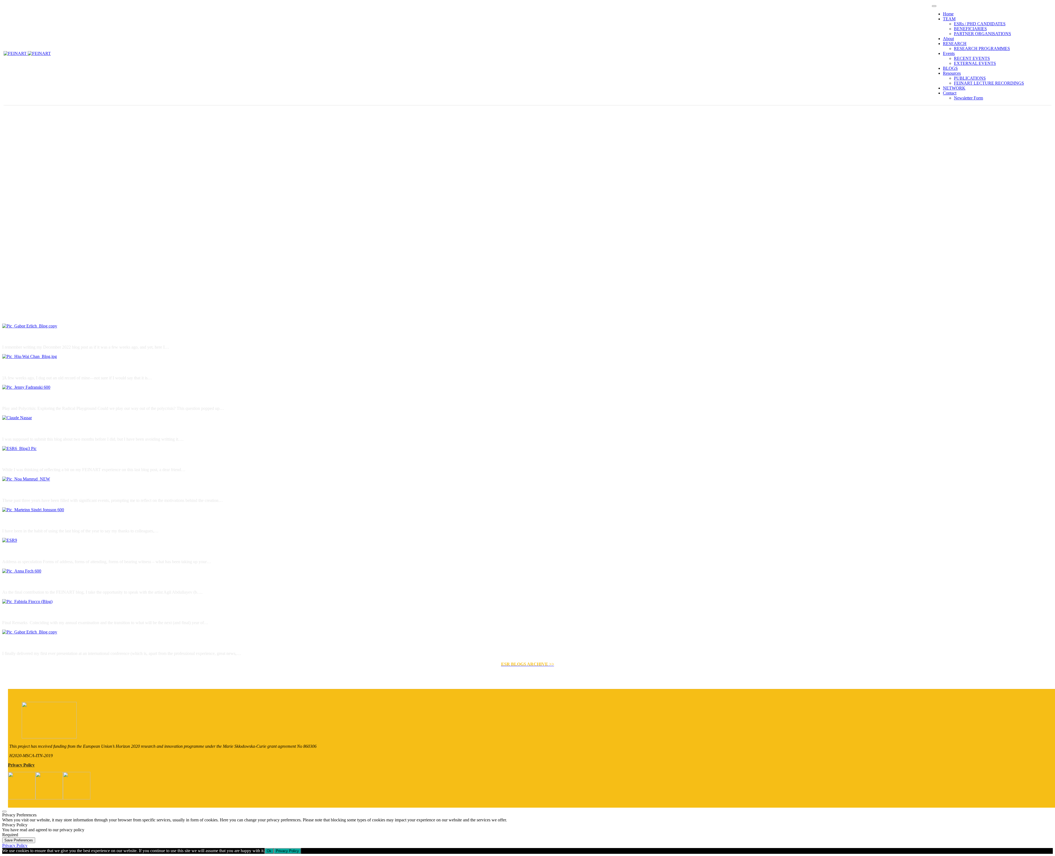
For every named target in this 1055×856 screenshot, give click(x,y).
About (948, 38)
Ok (269, 851)
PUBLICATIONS (970, 78)
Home (948, 14)
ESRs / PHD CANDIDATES (980, 23)
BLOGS (950, 68)
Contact (949, 93)
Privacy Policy (21, 765)
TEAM (949, 18)
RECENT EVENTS (972, 58)
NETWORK (954, 88)
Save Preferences (18, 840)
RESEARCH (955, 43)
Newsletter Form (968, 98)
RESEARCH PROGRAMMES (982, 48)
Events (949, 53)
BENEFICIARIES (970, 28)
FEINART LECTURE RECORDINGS (989, 83)
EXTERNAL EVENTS (975, 63)
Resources (952, 73)
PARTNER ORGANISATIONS (982, 33)
